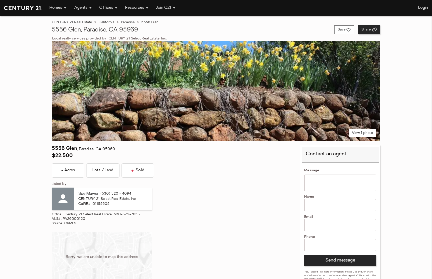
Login (423, 8)
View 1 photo (362, 133)
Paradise (128, 22)
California (106, 22)
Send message (340, 260)
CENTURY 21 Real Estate (72, 22)
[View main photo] (216, 91)
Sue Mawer (88, 194)
